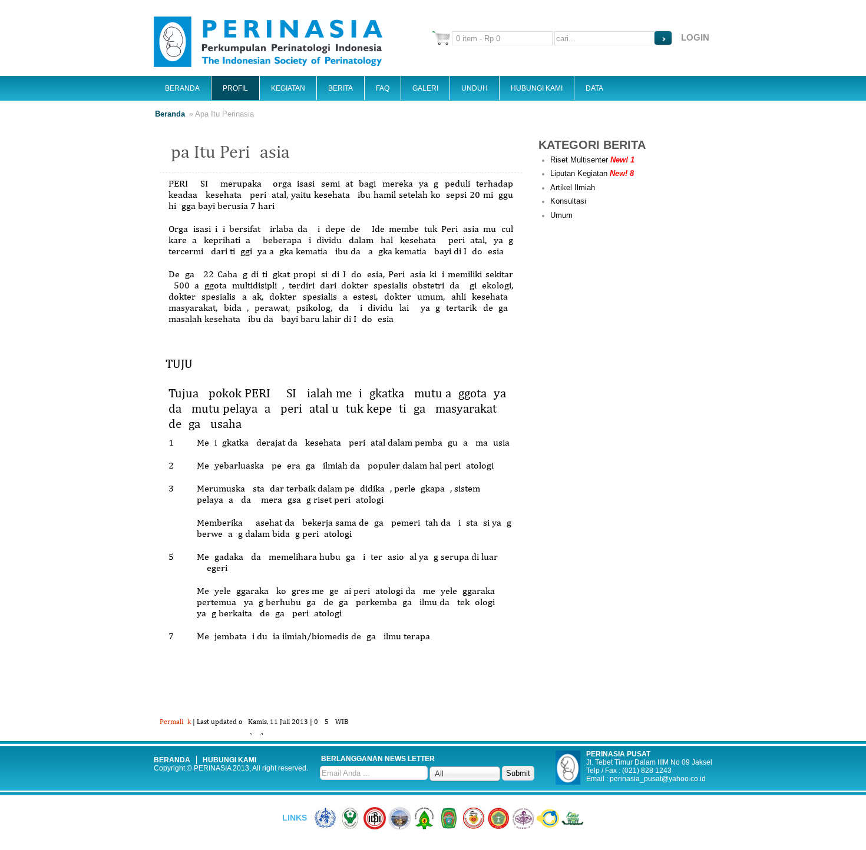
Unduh (474, 88)
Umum (561, 215)
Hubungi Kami (537, 88)
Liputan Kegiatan (592, 173)
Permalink (175, 722)
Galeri (425, 88)
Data (594, 88)
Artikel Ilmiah (572, 187)
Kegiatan (288, 88)
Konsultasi (568, 201)
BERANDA (172, 760)
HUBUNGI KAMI (229, 760)
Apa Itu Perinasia (225, 153)
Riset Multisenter (592, 159)
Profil (235, 88)
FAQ (382, 88)
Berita (340, 88)
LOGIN (695, 37)
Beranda (182, 88)
